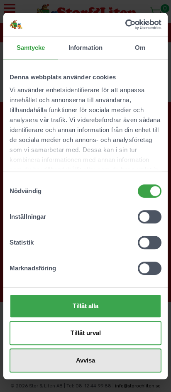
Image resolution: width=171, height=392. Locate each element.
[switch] (149, 216)
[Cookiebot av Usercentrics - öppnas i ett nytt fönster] (125, 24)
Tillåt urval (86, 332)
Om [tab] (140, 47)
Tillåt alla (85, 305)
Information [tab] (85, 47)
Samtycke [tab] (31, 47)
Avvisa (85, 360)
